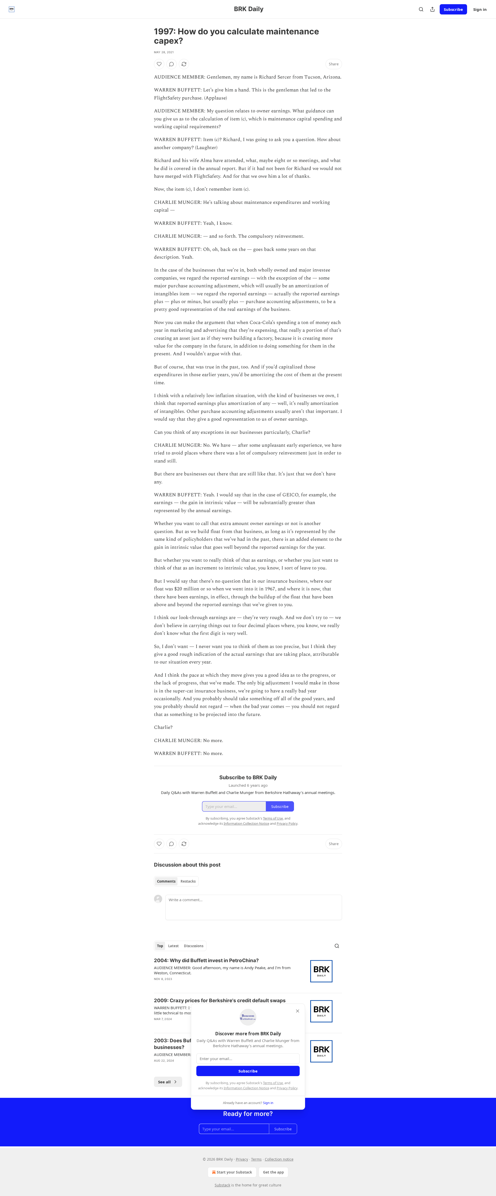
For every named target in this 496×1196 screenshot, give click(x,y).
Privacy (242, 1159)
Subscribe (453, 9)
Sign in (480, 9)
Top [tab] (160, 946)
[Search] (421, 9)
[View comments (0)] (171, 64)
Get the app (273, 1172)
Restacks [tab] (188, 881)
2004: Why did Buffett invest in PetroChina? (206, 960)
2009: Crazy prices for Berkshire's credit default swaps (220, 1001)
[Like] (159, 64)
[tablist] (176, 881)
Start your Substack (234, 1172)
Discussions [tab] (193, 946)
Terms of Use (273, 1083)
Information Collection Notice (246, 1088)
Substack (222, 1185)
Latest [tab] (173, 946)
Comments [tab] (166, 881)
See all (164, 1081)
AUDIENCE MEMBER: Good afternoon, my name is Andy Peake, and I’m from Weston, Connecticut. (222, 970)
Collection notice (279, 1159)
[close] (297, 1011)
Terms (256, 1159)
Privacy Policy (287, 1088)
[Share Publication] (432, 9)
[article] (248, 973)
